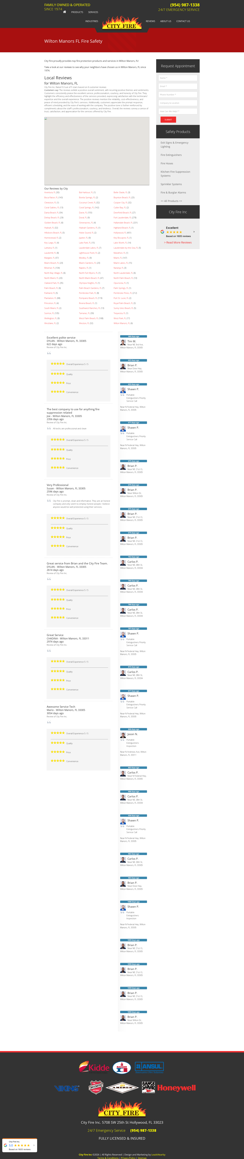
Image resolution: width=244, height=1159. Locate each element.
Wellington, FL (50, 318)
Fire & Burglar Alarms (173, 192)
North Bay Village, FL (53, 273)
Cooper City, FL (121, 202)
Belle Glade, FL (121, 192)
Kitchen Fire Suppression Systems (175, 173)
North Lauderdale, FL (123, 273)
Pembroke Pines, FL (123, 293)
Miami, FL (118, 257)
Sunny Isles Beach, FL (123, 308)
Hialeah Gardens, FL (88, 227)
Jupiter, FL (83, 237)
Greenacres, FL (86, 222)
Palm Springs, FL (121, 288)
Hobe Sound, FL (86, 232)
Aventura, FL (50, 192)
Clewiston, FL (50, 202)
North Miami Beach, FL (89, 278)
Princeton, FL (50, 303)
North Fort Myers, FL (88, 273)
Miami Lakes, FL (121, 263)
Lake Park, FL (85, 242)
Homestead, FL (51, 237)
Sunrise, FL (49, 313)
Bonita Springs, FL (87, 197)
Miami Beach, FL (51, 263)
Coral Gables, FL (51, 207)
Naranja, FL (119, 268)
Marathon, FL (120, 253)
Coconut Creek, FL (87, 202)
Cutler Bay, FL (120, 207)
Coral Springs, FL (86, 207)
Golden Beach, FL (52, 222)
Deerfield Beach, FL (123, 212)
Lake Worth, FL (120, 242)
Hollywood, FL (120, 232)
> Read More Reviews (178, 242)
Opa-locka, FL (120, 283)
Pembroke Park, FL (87, 293)
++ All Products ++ (171, 201)
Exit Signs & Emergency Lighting (174, 144)
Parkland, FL (49, 293)
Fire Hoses (167, 163)
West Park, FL (120, 318)
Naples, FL (84, 268)
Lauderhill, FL (50, 253)
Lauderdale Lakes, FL (89, 247)
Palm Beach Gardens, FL (90, 288)
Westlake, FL (50, 323)
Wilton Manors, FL (122, 323)
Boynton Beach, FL (122, 197)
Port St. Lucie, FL (121, 298)
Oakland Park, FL (51, 283)
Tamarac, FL (84, 313)
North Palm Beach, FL (123, 278)
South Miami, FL (51, 308)
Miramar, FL (49, 268)
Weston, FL (84, 323)
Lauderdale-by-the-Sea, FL (126, 247)
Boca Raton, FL (51, 197)
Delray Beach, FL (52, 217)
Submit (168, 119)
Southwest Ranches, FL (89, 308)
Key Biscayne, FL (121, 237)
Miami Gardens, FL (87, 263)
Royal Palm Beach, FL (123, 303)
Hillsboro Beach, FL (53, 232)
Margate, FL (49, 257)
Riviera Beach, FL (86, 303)
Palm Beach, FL (51, 288)
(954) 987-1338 (185, 5)
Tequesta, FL (120, 313)
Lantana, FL (49, 247)
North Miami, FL (51, 278)
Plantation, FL (50, 298)
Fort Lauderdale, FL (122, 217)
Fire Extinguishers (171, 155)
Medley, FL (84, 257)
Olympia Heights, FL (88, 283)
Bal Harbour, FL (86, 192)
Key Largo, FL (50, 242)
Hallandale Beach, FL (123, 222)
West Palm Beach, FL (88, 318)
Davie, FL (83, 212)
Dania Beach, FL (51, 212)
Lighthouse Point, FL (88, 253)
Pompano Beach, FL (88, 298)
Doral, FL (83, 217)
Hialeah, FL (49, 227)
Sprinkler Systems (171, 184)
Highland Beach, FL (122, 227)
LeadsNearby (158, 1154)
